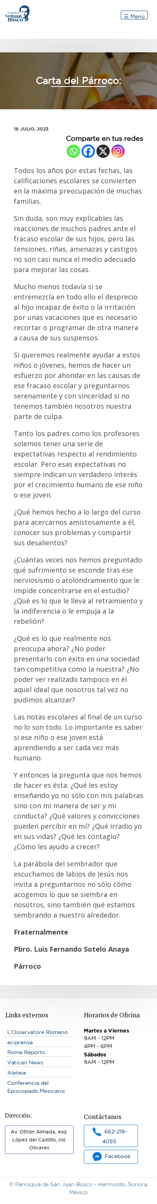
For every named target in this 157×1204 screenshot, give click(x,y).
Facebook (118, 1156)
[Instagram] (118, 151)
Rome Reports (26, 1052)
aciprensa (20, 1042)
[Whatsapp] (73, 151)
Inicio (12, 9)
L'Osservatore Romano (37, 1032)
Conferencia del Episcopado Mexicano (36, 1087)
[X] (103, 151)
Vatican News (25, 1062)
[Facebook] (88, 151)
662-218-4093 (114, 1136)
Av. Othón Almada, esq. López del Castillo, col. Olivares (39, 1139)
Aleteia (16, 1073)
